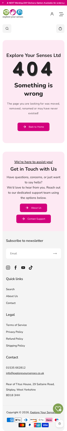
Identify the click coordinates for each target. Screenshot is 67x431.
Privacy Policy (14, 332)
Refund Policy (14, 339)
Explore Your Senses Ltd (45, 412)
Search (10, 289)
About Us (36, 207)
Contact (11, 303)
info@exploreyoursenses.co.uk (25, 373)
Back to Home (36, 126)
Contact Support (36, 218)
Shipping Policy (15, 346)
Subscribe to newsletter (24, 240)
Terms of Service (16, 325)
